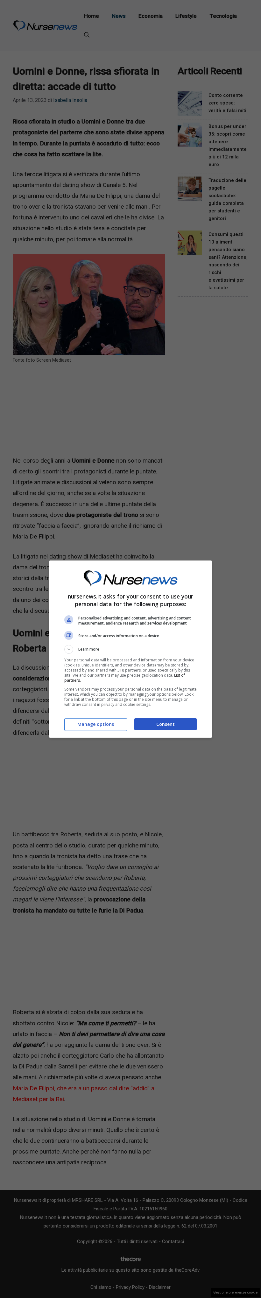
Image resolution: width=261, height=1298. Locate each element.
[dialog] (130, 649)
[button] (130, 649)
